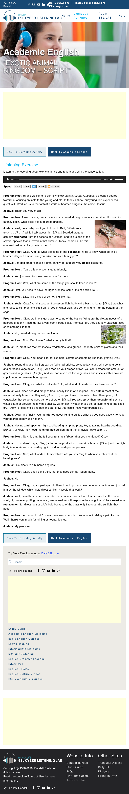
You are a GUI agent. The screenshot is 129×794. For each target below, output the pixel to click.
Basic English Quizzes (24, 638)
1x (34, 186)
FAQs (70, 771)
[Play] (7, 179)
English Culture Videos (24, 673)
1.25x (41, 186)
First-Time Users (78, 775)
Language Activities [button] (81, 15)
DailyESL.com (59, 2)
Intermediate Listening (24, 648)
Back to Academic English (69, 151)
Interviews (15, 663)
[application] (64, 179)
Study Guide (17, 628)
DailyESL (104, 767)
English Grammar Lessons (26, 658)
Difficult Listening (21, 653)
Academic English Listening (28, 633)
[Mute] (112, 179)
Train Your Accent (110, 762)
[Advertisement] (64, 115)
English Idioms (18, 668)
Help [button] (122, 15)
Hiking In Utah (107, 775)
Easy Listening (18, 643)
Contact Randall (77, 762)
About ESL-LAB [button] (105, 15)
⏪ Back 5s (53, 186)
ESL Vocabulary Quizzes (25, 679)
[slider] (119, 179)
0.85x (26, 186)
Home (66, 15)
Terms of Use (36, 776)
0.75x (17, 186)
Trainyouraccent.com (90, 2)
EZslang (103, 771)
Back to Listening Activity (24, 151)
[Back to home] (32, 15)
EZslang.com (58, 6)
